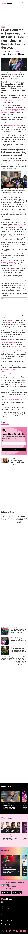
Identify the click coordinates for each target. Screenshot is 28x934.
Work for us (4, 918)
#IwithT (20, 369)
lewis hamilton (5, 423)
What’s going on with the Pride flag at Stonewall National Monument (21, 519)
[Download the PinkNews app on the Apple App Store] (6, 892)
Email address (8, 440)
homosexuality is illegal (14, 125)
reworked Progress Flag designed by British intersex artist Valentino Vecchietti (12, 110)
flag (13, 268)
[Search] (23, 3)
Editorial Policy (5, 909)
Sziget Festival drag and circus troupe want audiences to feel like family (11, 871)
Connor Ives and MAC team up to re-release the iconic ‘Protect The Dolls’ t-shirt (10, 838)
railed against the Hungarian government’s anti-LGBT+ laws (12, 400)
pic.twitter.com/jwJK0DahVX (10, 373)
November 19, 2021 (18, 377)
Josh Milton (18, 51)
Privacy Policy (21, 453)
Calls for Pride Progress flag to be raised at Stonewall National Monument (18, 630)
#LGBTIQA (14, 369)
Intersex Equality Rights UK (9, 262)
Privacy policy (5, 924)
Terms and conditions (7, 921)
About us (4, 906)
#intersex (7, 369)
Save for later (13, 54)
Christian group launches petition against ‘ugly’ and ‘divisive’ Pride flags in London (21, 661)
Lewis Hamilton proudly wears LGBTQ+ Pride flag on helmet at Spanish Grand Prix (19, 650)
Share (4, 54)
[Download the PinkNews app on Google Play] (17, 892)
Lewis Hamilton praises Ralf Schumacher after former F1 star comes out (18, 640)
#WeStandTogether (7, 371)
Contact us (4, 912)
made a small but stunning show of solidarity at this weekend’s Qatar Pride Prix (14, 99)
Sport (3, 27)
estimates (10, 320)
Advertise (4, 915)
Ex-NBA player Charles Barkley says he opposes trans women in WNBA (9, 807)
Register (14, 449)
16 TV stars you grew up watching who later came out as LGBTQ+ (18, 462)
